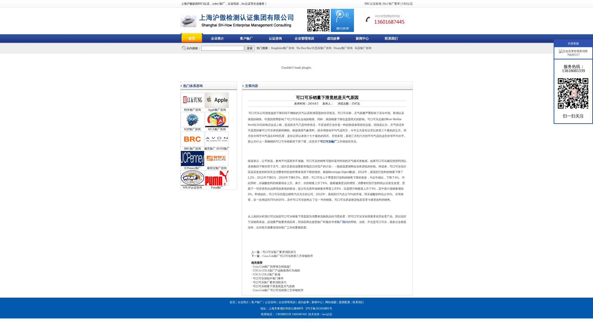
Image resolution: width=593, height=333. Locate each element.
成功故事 (333, 38)
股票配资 (344, 302)
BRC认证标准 (373, 3)
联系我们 (391, 38)
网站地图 (330, 302)
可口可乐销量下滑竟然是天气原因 (274, 286)
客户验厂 (246, 38)
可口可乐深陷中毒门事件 (268, 278)
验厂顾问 (342, 222)
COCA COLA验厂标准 (266, 274)
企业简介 (217, 38)
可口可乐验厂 (328, 141)
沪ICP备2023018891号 (319, 308)
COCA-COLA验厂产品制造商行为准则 (276, 270)
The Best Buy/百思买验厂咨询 (313, 48)
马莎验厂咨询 (363, 48)
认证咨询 (275, 38)
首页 (192, 38)
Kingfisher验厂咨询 (282, 48)
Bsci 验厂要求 (391, 3)
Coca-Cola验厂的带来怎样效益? (272, 266)
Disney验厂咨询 (343, 48)
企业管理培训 (304, 38)
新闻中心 (362, 38)
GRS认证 (407, 3)
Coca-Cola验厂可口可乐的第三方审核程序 (287, 256)
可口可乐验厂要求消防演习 (279, 252)
